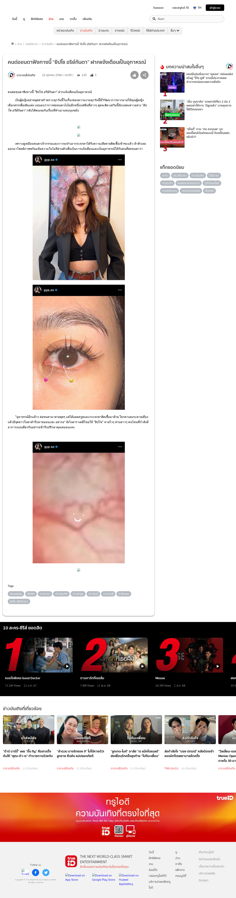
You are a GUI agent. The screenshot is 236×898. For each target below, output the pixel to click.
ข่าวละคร (103, 30)
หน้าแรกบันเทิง (65, 30)
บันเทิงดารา (32, 44)
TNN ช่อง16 (171, 768)
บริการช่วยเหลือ (207, 873)
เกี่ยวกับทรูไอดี (206, 852)
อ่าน (51, 19)
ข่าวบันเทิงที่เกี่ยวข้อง (22, 708)
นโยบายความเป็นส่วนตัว (211, 866)
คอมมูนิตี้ (180, 876)
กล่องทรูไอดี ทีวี (180, 8)
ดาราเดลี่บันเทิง (11, 768)
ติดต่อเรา (203, 881)
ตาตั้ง (73, 19)
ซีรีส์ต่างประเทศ (155, 30)
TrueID (23, 7)
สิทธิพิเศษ (37, 19)
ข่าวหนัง (119, 30)
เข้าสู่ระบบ (215, 8)
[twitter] (46, 872)
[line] (25, 872)
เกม (61, 19)
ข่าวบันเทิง (86, 30)
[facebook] (35, 872)
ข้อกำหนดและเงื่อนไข (209, 859)
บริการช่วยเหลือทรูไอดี (160, 885)
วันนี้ (14, 19)
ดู (24, 19)
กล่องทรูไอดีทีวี (157, 876)
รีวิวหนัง (135, 30)
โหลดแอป (158, 8)
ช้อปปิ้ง (153, 870)
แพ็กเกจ (180, 870)
